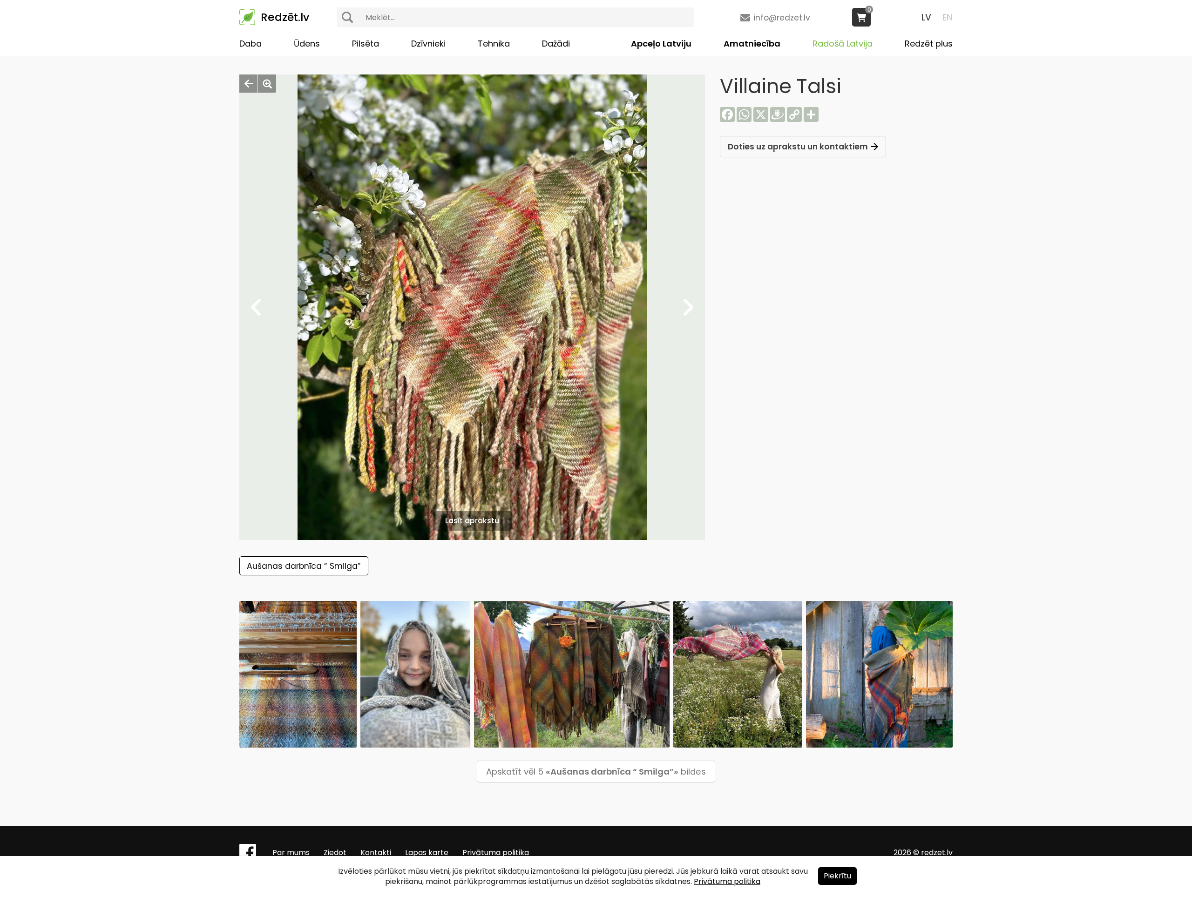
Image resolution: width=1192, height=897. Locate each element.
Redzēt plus (929, 43)
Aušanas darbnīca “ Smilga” (304, 566)
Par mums (291, 852)
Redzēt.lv (285, 17)
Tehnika (494, 43)
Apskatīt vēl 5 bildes (596, 771)
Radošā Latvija (843, 43)
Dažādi (556, 43)
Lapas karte (426, 852)
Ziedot (335, 852)
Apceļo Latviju (661, 43)
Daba (250, 43)
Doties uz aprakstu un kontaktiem (798, 146)
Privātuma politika (495, 852)
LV (926, 17)
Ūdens (307, 43)
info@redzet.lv (781, 17)
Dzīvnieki (428, 43)
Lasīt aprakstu (472, 520)
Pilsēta (365, 43)
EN (947, 17)
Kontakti (375, 852)
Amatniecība (752, 43)
